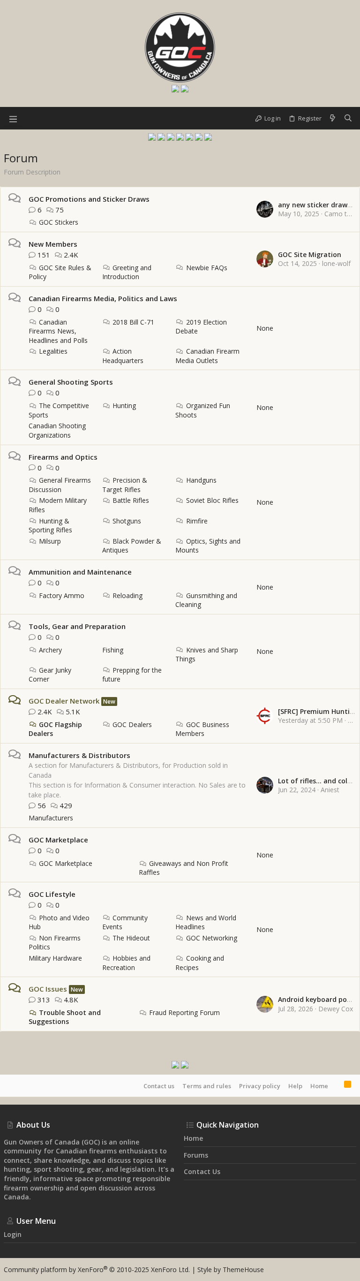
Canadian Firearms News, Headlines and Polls (58, 331)
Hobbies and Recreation (126, 963)
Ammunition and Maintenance (80, 571)
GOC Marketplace (58, 839)
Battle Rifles (130, 500)
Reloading (127, 595)
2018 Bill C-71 (133, 322)
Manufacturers (51, 817)
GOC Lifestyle (52, 894)
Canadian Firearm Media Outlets (207, 356)
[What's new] (332, 118)
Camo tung (341, 213)
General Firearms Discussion (60, 485)
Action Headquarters (122, 356)
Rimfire (196, 520)
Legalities (53, 351)
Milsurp (50, 541)
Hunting (124, 405)
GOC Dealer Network (64, 700)
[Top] (336, 1085)
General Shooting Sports (71, 382)
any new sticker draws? (316, 204)
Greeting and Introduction (126, 272)
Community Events (125, 922)
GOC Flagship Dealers (55, 729)
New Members (53, 244)
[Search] (348, 118)
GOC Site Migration (309, 254)
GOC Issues (48, 988)
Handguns (201, 480)
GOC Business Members (202, 729)
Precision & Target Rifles (124, 485)
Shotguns (126, 520)
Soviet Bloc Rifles (212, 500)
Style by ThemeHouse (230, 1269)
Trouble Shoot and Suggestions (65, 1017)
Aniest (330, 789)
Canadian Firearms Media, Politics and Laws (103, 298)
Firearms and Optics (63, 457)
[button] (13, 118)
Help (295, 1086)
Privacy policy (259, 1086)
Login (13, 1234)
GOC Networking (211, 937)
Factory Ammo (61, 595)
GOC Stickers (58, 222)
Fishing (112, 649)
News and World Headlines (205, 922)
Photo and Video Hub (59, 922)
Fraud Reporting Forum (184, 1012)
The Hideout (131, 937)
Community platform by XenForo (97, 1269)
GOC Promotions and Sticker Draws (89, 199)
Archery (50, 649)
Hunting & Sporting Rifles (50, 525)
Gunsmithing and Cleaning (206, 600)
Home (319, 1086)
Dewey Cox (335, 1008)
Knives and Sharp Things (206, 654)
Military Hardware (55, 958)
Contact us (158, 1086)
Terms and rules (206, 1086)
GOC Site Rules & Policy (60, 272)
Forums (196, 1155)
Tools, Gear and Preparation (77, 626)
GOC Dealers (132, 724)
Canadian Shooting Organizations (57, 430)
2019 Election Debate (200, 327)
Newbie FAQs (206, 267)
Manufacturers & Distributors (79, 755)
